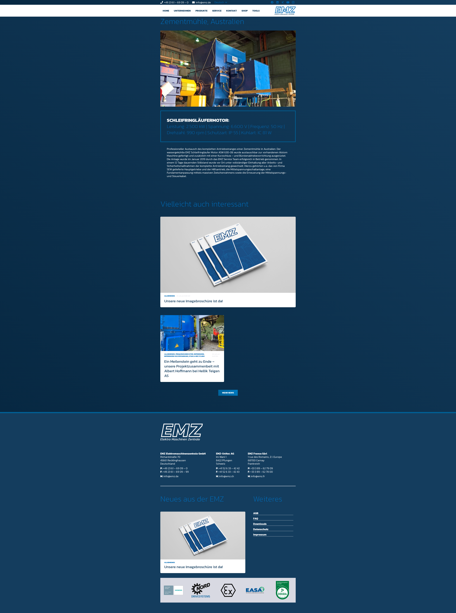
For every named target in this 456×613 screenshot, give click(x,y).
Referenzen (199, 354)
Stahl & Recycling (196, 356)
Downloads (260, 524)
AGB (255, 513)
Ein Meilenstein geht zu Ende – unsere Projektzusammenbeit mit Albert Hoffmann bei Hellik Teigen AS (192, 368)
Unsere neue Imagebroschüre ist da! (193, 301)
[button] (193, 10)
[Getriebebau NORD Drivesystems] (200, 590)
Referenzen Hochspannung (176, 356)
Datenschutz (260, 529)
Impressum (259, 535)
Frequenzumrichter (184, 354)
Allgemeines (169, 296)
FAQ (255, 519)
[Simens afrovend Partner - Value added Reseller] (173, 590)
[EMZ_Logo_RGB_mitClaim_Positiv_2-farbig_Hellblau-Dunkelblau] (285, 11)
